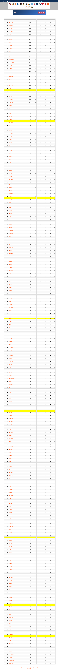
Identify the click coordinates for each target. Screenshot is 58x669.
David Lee (10, 469)
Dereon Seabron (11, 179)
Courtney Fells (10, 91)
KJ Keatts (10, 614)
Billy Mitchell (10, 583)
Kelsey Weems (10, 239)
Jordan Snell (10, 537)
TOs (51, 19)
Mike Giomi (10, 327)
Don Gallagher (10, 275)
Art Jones (10, 153)
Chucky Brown (10, 48)
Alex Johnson (10, 367)
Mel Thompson (10, 190)
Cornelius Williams (11, 384)
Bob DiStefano (10, 170)
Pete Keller (10, 529)
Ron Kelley (10, 110)
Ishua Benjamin (11, 65)
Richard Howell (10, 73)
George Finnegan (11, 535)
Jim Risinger (10, 358)
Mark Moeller (10, 330)
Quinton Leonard (11, 523)
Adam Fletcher (10, 501)
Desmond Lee (10, 276)
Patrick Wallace (10, 520)
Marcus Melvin (10, 56)
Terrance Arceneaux (11, 378)
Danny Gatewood (11, 629)
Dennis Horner (10, 136)
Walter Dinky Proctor (11, 461)
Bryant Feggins (10, 107)
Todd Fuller (10, 33)
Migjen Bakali (10, 227)
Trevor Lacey (10, 210)
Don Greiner (10, 515)
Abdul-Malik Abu (11, 76)
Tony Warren (10, 142)
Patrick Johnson (11, 617)
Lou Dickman (10, 332)
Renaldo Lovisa (11, 446)
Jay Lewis (10, 572)
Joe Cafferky (10, 207)
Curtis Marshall (10, 93)
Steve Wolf (10, 506)
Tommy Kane (10, 631)
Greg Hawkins (10, 350)
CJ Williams (10, 150)
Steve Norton (10, 500)
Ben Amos (10, 640)
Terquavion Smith (11, 85)
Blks (47, 19)
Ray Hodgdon (10, 256)
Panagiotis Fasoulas (11, 424)
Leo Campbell (10, 600)
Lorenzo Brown (10, 79)
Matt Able (10, 295)
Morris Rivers (10, 162)
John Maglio (10, 130)
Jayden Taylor (10, 147)
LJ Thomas (10, 398)
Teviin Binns (10, 375)
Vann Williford (10, 34)
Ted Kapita (10, 387)
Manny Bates (10, 273)
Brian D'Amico (10, 296)
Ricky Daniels (10, 287)
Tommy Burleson (11, 31)
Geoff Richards (10, 503)
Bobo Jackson (10, 401)
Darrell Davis (10, 649)
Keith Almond (10, 589)
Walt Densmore (10, 586)
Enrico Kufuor (10, 574)
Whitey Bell (10, 165)
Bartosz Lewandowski (11, 654)
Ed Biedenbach (10, 105)
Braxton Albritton (11, 575)
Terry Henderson (11, 253)
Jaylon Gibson (10, 415)
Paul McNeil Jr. (10, 196)
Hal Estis (10, 549)
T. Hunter (10, 611)
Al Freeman (10, 216)
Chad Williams (10, 651)
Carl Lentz (10, 560)
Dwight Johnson (11, 478)
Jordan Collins (10, 284)
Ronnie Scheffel (11, 349)
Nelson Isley (10, 298)
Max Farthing (10, 552)
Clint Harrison (10, 54)
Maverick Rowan (11, 164)
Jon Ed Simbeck (11, 432)
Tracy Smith (10, 71)
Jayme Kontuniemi (11, 634)
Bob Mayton (10, 509)
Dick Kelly (10, 609)
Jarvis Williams (10, 648)
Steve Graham (10, 427)
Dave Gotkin (10, 219)
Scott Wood (10, 42)
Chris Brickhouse (11, 592)
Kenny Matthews (11, 99)
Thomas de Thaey (11, 475)
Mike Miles (10, 626)
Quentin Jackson (11, 361)
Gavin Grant (10, 53)
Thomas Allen (10, 341)
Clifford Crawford (11, 167)
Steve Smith (10, 557)
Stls (42, 19)
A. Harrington (10, 279)
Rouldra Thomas (11, 569)
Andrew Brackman (11, 230)
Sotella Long (10, 543)
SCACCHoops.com (6, 1)
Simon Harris (10, 455)
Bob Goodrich (10, 606)
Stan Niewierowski (11, 247)
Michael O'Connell (11, 335)
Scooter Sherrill (10, 127)
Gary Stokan (10, 538)
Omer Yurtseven (11, 204)
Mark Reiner (10, 444)
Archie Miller (10, 116)
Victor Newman (10, 441)
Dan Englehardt (11, 259)
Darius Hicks (10, 498)
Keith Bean (10, 390)
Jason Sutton (10, 369)
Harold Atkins (10, 603)
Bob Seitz (10, 236)
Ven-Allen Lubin (11, 90)
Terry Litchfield (10, 409)
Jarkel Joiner (10, 202)
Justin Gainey (10, 128)
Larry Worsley (10, 222)
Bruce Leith (10, 486)
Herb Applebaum (11, 353)
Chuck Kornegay (11, 443)
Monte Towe (10, 111)
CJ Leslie (10, 51)
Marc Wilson (10, 250)
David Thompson (11, 22)
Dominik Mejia (10, 612)
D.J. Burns (10, 113)
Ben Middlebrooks (11, 199)
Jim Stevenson (10, 620)
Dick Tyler (10, 301)
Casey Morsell (10, 88)
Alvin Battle (10, 389)
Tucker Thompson (11, 577)
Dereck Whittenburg (11, 62)
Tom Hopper (10, 435)
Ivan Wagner (10, 404)
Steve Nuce (10, 238)
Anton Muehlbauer (11, 258)
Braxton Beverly (11, 102)
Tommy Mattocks (11, 122)
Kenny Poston (10, 521)
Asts (32, 19)
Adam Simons (10, 555)
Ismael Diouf (10, 466)
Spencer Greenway (11, 643)
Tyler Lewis (10, 310)
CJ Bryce (10, 145)
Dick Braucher (10, 156)
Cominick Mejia (10, 489)
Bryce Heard (10, 492)
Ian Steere (10, 591)
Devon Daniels (10, 119)
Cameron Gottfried (11, 663)
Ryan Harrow (10, 315)
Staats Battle (10, 518)
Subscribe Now (41, 12)
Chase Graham (10, 517)
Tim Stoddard (10, 213)
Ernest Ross (10, 370)
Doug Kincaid (10, 566)
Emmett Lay (10, 546)
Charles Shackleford (11, 59)
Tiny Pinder (10, 184)
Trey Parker (10, 381)
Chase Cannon (10, 563)
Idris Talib (10, 595)
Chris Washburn (11, 182)
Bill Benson (10, 352)
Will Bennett (10, 637)
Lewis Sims (10, 406)
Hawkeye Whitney (11, 25)
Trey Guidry (10, 429)
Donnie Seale (10, 338)
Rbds (37, 19)
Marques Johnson (11, 463)
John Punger (10, 261)
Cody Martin (10, 321)
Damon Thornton (11, 133)
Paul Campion (10, 594)
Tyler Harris (10, 480)
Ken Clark (10, 293)
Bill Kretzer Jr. (10, 483)
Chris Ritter (10, 623)
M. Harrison (10, 452)
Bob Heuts (10, 281)
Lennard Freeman (11, 193)
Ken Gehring (10, 580)
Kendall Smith (10, 481)
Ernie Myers (10, 68)
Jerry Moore (10, 264)
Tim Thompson (10, 540)
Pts (26, 19)
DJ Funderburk (10, 108)
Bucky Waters (10, 458)
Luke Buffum (10, 449)
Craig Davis (10, 290)
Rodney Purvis (10, 304)
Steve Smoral (10, 407)
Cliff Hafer (10, 221)
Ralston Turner (10, 139)
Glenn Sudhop (10, 173)
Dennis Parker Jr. (11, 347)
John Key (10, 344)
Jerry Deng (10, 318)
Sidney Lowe (10, 96)
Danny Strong (10, 148)
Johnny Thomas (11, 464)
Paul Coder (10, 82)
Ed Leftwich (10, 125)
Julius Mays (10, 313)
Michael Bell (10, 512)
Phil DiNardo (10, 185)
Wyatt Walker (10, 364)
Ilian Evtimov (10, 74)
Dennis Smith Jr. (11, 201)
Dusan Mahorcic (11, 418)
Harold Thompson (11, 421)
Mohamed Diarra (11, 324)
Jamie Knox (10, 412)
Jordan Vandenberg (11, 333)
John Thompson (11, 472)
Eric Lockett (10, 395)
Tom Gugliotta (10, 37)
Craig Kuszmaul (11, 438)
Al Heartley (10, 278)
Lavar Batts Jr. (10, 392)
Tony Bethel (10, 224)
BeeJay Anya (10, 244)
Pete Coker (10, 159)
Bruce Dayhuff (10, 532)
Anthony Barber (11, 39)
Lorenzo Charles (11, 36)
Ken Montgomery (11, 526)
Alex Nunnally (10, 657)
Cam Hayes (10, 267)
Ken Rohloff (10, 176)
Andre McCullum (11, 495)
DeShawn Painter (11, 270)
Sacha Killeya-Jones (11, 660)
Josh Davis (10, 426)
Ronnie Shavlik (10, 28)
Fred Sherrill (10, 597)
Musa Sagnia (10, 372)
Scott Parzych (10, 187)
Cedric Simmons (11, 233)
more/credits (36, 667)
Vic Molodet (10, 45)
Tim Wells (10, 241)
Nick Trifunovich (11, 307)
